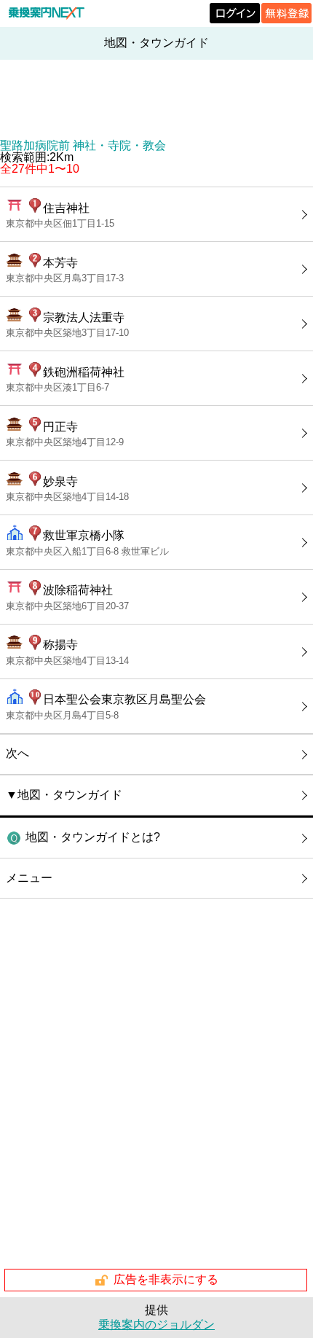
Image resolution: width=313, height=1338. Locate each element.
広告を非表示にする (166, 1279)
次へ (17, 753)
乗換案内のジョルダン (156, 1324)
